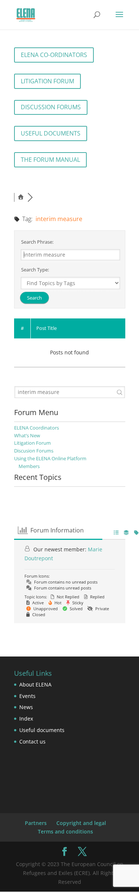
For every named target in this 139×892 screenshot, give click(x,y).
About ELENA (35, 684)
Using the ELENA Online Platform (50, 458)
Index (26, 718)
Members (29, 466)
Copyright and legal (81, 822)
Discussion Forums (51, 107)
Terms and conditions (65, 831)
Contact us (32, 741)
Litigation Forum (47, 81)
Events (27, 695)
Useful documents (50, 133)
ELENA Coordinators (36, 427)
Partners (36, 822)
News (26, 707)
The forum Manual (50, 160)
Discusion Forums (33, 450)
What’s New (27, 435)
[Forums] (20, 197)
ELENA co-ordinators (54, 55)
